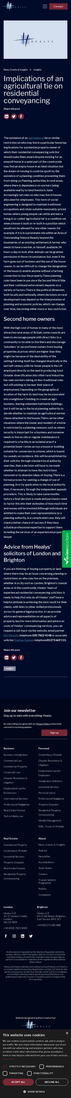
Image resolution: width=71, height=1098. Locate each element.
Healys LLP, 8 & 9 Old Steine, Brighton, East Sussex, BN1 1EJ (51, 916)
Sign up (54, 732)
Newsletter (44, 856)
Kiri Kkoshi (11, 635)
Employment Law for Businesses (15, 790)
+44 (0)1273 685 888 (49, 925)
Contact (58, 6)
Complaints (44, 894)
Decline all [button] (52, 1082)
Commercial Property (15, 766)
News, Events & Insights (16, 69)
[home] (13, 6)
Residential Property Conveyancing (49, 812)
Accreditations (46, 862)
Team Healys (45, 868)
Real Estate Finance (14, 810)
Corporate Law (12, 772)
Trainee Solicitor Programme (47, 881)
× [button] (67, 1033)
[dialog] (35, 1063)
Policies (42, 888)
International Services (16, 798)
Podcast (42, 850)
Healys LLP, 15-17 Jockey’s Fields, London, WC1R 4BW (16, 918)
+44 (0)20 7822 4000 (15, 927)
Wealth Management (49, 820)
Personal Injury (47, 792)
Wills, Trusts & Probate (51, 826)
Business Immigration (16, 754)
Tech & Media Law (13, 816)
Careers (43, 874)
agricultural (36, 137)
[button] (45, 6)
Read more (8, 1059)
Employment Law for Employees (49, 773)
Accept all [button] (18, 1082)
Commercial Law (13, 760)
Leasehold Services (48, 786)
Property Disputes (48, 804)
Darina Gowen (24, 640)
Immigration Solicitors (50, 781)
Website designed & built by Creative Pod (35, 1017)
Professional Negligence (16, 804)
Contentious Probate (50, 754)
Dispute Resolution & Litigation (15, 780)
